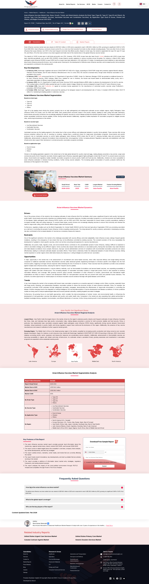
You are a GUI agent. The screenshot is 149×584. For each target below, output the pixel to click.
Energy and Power (53, 567)
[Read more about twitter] (113, 578)
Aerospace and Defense (76, 556)
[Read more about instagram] (120, 578)
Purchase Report (97, 29)
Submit (104, 466)
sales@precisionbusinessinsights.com (112, 554)
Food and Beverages (54, 559)
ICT (50, 564)
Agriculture (51, 556)
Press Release (27, 564)
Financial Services (74, 570)
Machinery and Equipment (77, 563)
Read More (109, 525)
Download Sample (33, 29)
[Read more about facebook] (117, 578)
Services (25, 556)
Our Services (81, 4)
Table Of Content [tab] (60, 42)
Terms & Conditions (63, 578)
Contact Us (107, 4)
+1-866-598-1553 (107, 556)
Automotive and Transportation (78, 554)
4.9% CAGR (120, 177)
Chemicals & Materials (54, 562)
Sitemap (25, 572)
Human (101, 56)
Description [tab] (36, 42)
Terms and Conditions (97, 462)
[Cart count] (119, 4)
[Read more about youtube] (124, 578)
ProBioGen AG (49, 86)
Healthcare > (43, 12)
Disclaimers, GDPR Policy (110, 462)
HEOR (88, 4)
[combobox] (94, 452)
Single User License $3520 (73, 29)
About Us (61, 4)
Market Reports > (34, 12)
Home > (26, 12)
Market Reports (70, 4)
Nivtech (34, 580)
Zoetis (40, 76)
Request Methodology (51, 29)
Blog (24, 567)
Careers (100, 4)
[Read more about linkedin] (48, 523)
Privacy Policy (72, 578)
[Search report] (114, 3)
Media (94, 4)
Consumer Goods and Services (57, 569)
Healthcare (51, 554)
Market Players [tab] (84, 42)
